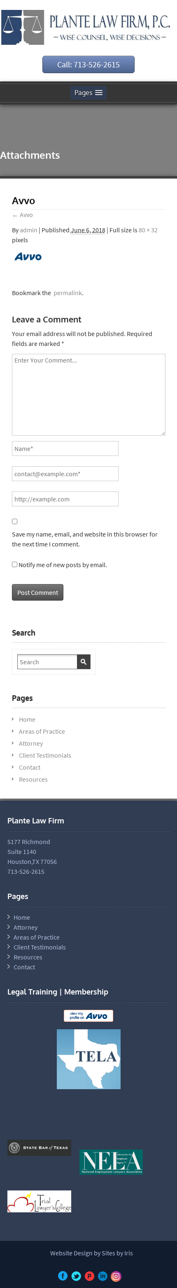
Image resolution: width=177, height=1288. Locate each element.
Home (27, 719)
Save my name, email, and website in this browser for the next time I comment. (85, 539)
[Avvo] (28, 261)
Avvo (22, 214)
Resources (33, 779)
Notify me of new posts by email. (63, 565)
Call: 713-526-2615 (88, 64)
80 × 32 (148, 230)
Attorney (31, 743)
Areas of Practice (42, 731)
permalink (66, 293)
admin (28, 230)
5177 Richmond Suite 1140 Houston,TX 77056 (32, 851)
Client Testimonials (45, 755)
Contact (29, 767)
